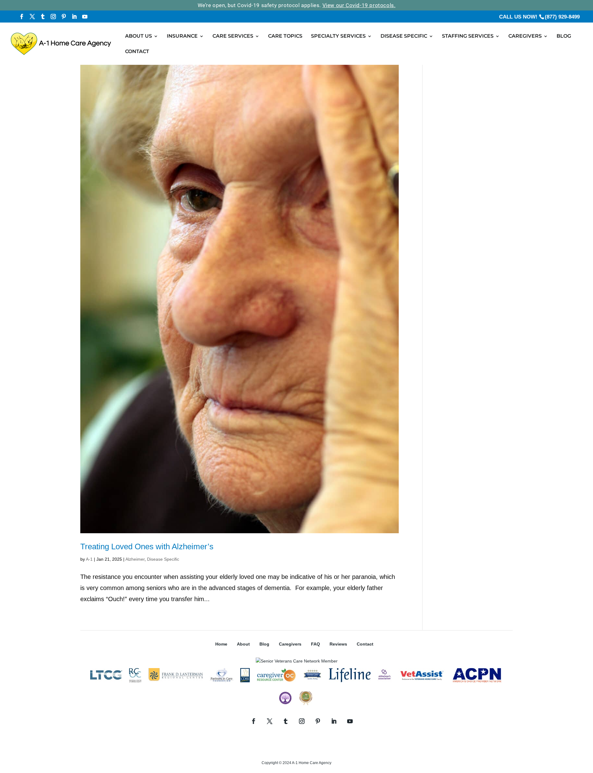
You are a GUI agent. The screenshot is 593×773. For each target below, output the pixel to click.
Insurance (182, 36)
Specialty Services (338, 36)
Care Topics (285, 36)
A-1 (89, 559)
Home (221, 644)
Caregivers (525, 36)
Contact (137, 51)
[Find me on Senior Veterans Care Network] (297, 661)
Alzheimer (135, 559)
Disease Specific (404, 36)
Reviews (338, 644)
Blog (564, 36)
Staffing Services (468, 36)
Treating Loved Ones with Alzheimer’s (146, 546)
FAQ (315, 644)
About (243, 644)
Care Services (232, 36)
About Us (138, 36)
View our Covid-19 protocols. (359, 5)
